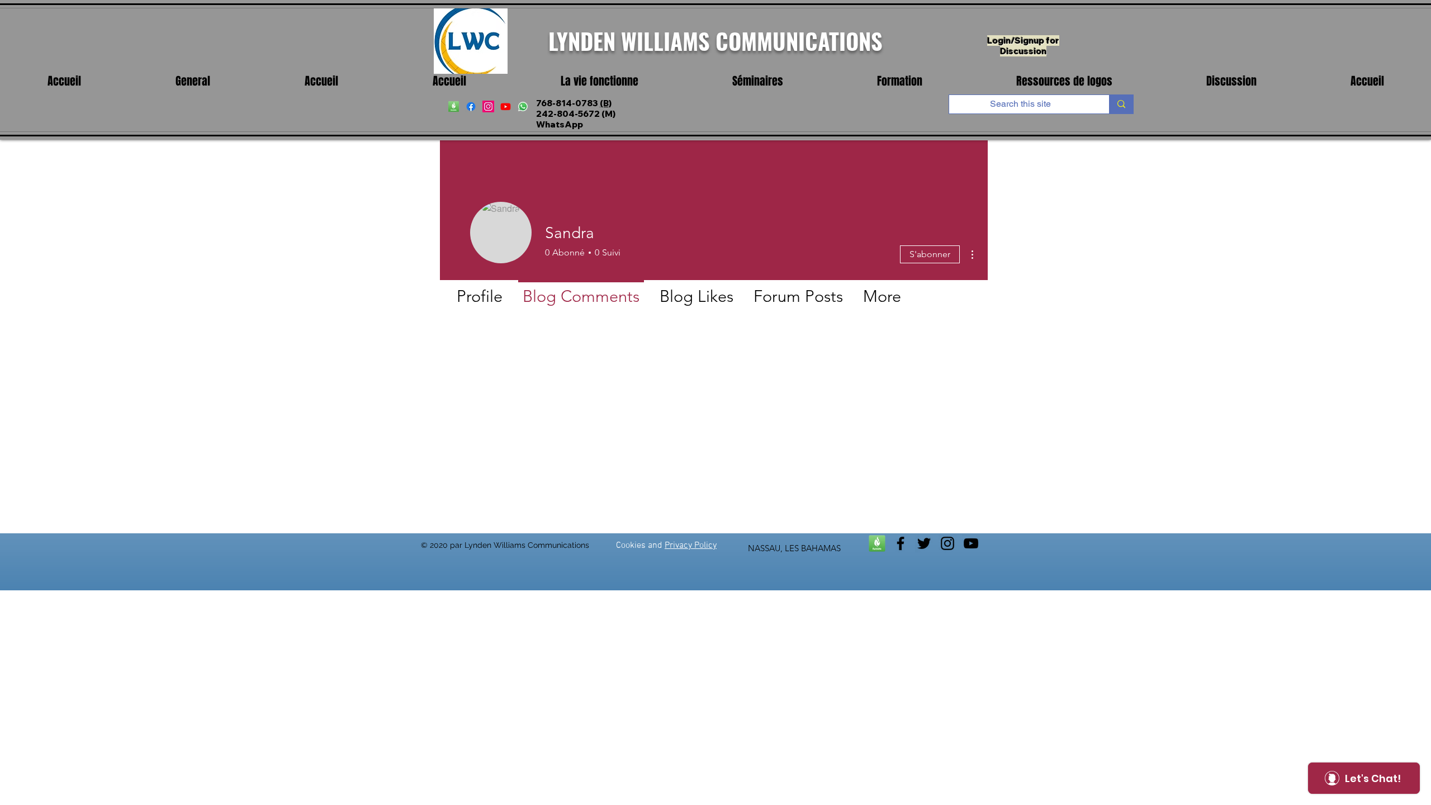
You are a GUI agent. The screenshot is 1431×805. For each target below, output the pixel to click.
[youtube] (505, 106)
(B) (606, 103)
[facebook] (471, 106)
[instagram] (488, 106)
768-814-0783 (568, 103)
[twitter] (924, 543)
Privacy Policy (691, 545)
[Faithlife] (877, 543)
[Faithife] (453, 106)
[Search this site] (1121, 104)
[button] (599, 81)
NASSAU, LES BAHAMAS (794, 548)
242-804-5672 (568, 113)
